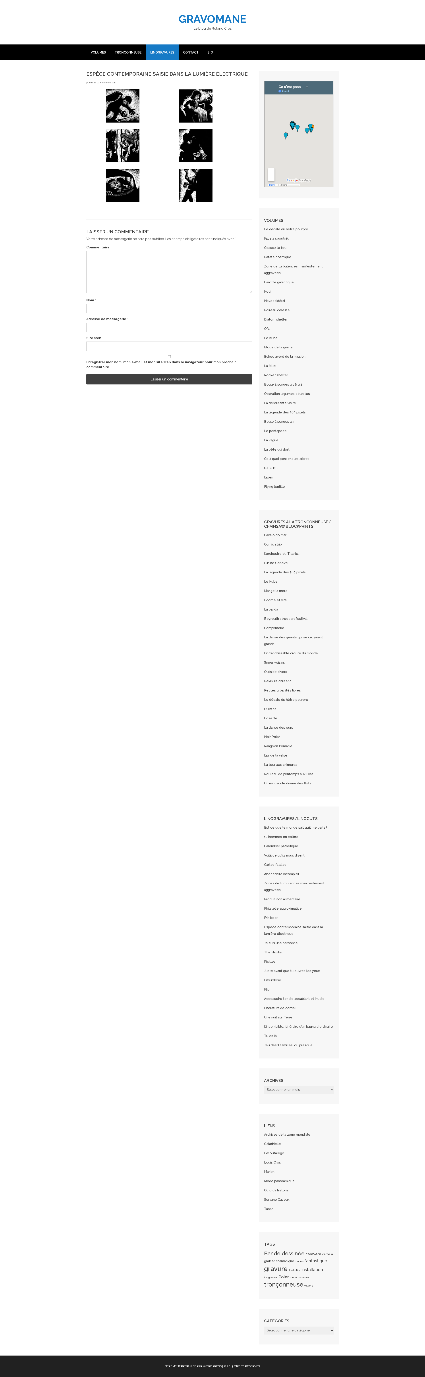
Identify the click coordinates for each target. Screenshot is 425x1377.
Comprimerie (274, 628)
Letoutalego (274, 1153)
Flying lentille (274, 487)
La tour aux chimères (280, 765)
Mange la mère (276, 591)
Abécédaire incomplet (281, 874)
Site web (93, 338)
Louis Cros (272, 1162)
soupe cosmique (299, 1277)
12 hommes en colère (281, 837)
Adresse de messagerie (107, 319)
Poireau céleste (277, 310)
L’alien (268, 477)
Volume (308, 1285)
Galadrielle (272, 1144)
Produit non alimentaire (282, 899)
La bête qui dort (277, 449)
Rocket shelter (276, 375)
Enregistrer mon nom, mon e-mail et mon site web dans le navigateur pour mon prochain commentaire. (161, 364)
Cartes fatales (275, 865)
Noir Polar (272, 737)
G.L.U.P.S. (271, 468)
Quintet (270, 709)
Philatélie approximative (283, 908)
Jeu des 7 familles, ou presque (288, 1045)
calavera (313, 1254)
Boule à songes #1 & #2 (283, 384)
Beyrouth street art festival (285, 619)
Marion (269, 1172)
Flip (267, 989)
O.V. (267, 329)
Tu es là (270, 1036)
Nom (91, 300)
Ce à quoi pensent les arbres (286, 459)
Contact (191, 52)
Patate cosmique (277, 257)
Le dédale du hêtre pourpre (286, 229)
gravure (276, 1269)
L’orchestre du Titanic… (281, 554)
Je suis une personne (281, 943)
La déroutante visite (280, 403)
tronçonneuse (283, 1284)
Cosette (270, 718)
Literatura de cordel (280, 1008)
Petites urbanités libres (282, 690)
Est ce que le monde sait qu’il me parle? (295, 828)
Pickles (270, 962)
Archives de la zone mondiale (287, 1135)
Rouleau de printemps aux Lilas (288, 774)
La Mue (270, 366)
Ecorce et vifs (275, 600)
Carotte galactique (279, 282)
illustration (294, 1270)
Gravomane (212, 19)
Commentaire (98, 247)
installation (312, 1269)
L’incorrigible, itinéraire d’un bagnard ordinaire (298, 1027)
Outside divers (275, 672)
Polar (283, 1276)
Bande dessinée (284, 1253)
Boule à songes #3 (279, 422)
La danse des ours (278, 728)
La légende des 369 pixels (285, 412)
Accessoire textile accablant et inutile (294, 999)
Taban (268, 1209)
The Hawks (273, 952)
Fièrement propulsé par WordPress (193, 1366)
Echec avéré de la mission (284, 357)
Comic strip (273, 544)
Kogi (267, 292)
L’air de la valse (275, 755)
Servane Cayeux (277, 1200)
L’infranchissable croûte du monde (291, 653)
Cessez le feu (275, 248)
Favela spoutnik (276, 238)
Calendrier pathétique (281, 846)
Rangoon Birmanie (278, 746)
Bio (210, 52)
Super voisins (274, 662)
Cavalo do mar (275, 535)
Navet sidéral (274, 301)
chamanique (285, 1261)
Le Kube (271, 338)
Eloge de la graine (278, 347)
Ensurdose (272, 980)
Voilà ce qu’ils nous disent (284, 855)
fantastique (315, 1260)
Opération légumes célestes (287, 394)
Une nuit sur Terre (278, 1017)
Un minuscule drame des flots (287, 783)
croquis (299, 1261)
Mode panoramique (279, 1181)
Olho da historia (276, 1190)
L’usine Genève (276, 563)
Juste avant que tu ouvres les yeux (292, 971)
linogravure (271, 1277)
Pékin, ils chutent (277, 681)
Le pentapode (275, 431)
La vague (271, 440)
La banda (271, 609)
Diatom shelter (276, 319)
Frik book (271, 918)
